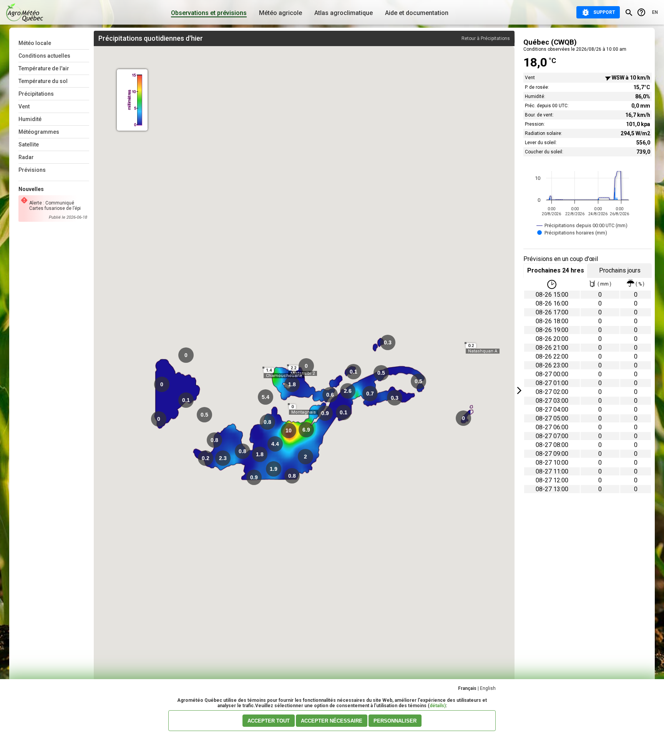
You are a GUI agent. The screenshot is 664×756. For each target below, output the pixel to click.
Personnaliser (395, 721)
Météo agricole (280, 13)
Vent (24, 106)
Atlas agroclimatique (343, 13)
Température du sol (43, 81)
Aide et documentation (416, 13)
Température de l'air (43, 68)
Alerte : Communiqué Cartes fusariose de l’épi (55, 205)
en (655, 12)
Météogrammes (38, 132)
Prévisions (32, 170)
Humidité (30, 119)
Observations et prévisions (209, 13)
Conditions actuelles (44, 56)
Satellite (28, 144)
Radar (26, 157)
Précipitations (36, 94)
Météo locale (34, 43)
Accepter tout (268, 721)
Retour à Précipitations (485, 38)
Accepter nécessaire (331, 721)
